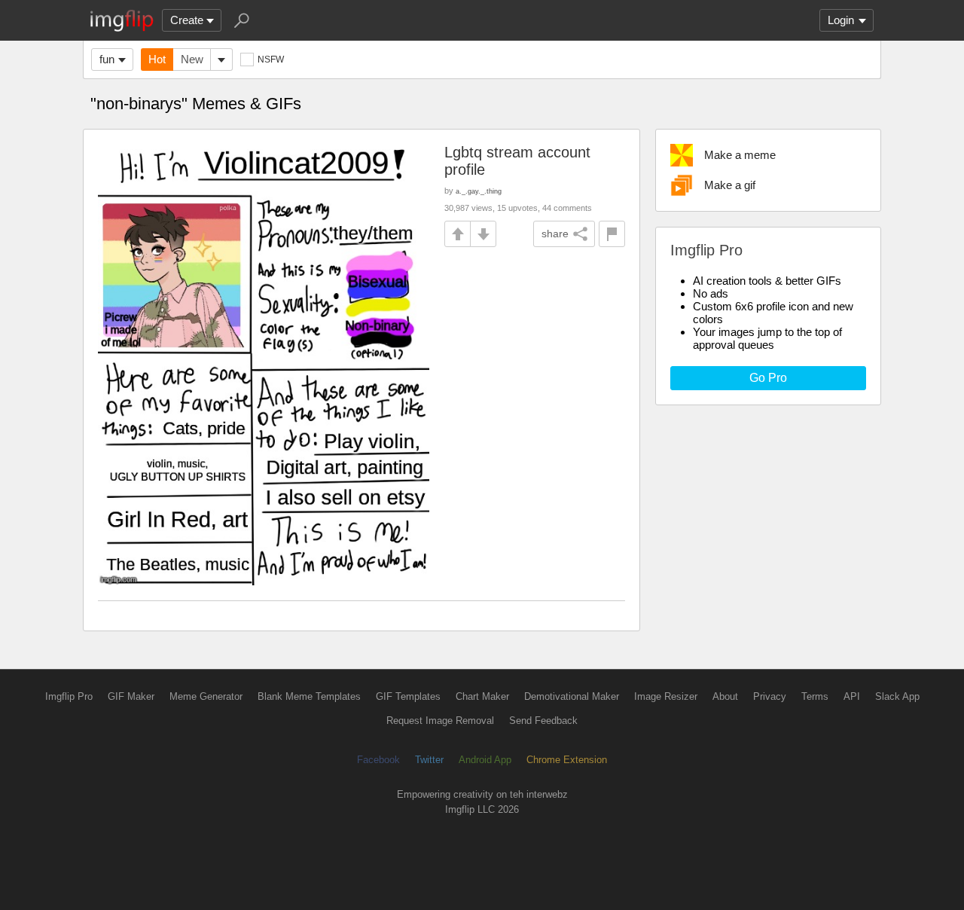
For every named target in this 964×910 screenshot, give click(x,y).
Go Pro (768, 377)
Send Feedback (543, 720)
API (852, 696)
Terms (814, 696)
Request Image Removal (440, 720)
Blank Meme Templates (309, 696)
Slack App (897, 696)
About (725, 696)
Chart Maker (482, 696)
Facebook (378, 759)
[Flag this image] (612, 234)
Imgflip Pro (69, 696)
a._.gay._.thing (479, 191)
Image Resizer (665, 696)
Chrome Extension (566, 759)
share (555, 234)
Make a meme (740, 154)
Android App (485, 759)
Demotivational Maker (571, 696)
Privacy (769, 696)
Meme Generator (206, 696)
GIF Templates (408, 696)
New (192, 59)
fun (106, 59)
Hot (157, 59)
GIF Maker (131, 696)
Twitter (429, 759)
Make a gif (729, 185)
